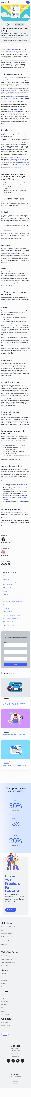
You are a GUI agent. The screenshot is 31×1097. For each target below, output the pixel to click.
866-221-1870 (17, 1048)
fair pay (22, 56)
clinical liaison (4, 160)
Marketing (3, 983)
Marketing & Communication (8, 936)
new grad (12, 49)
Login (5, 1033)
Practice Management (6, 940)
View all (5, 778)
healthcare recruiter (13, 160)
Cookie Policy (15, 1083)
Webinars (3, 1008)
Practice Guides (5, 1001)
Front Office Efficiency (6, 933)
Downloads (4, 1004)
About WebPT (5, 1022)
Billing (2, 930)
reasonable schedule (16, 111)
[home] (5, 2)
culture (15, 253)
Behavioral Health (5, 965)
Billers (2, 977)
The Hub (3, 994)
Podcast (3, 1011)
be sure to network (8, 134)
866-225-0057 (16, 1050)
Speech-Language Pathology (8, 962)
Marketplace (4, 948)
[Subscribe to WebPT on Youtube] (18, 1061)
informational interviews (23, 162)
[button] (28, 2)
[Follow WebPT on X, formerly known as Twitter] (13, 1061)
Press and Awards (5, 1025)
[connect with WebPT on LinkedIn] (8, 1061)
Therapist (3, 973)
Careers (3, 1029)
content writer (23, 160)
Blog (2, 998)
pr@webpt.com (17, 1053)
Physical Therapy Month (13, 93)
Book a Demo (10, 909)
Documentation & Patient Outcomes (10, 926)
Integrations (4, 944)
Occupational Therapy (6, 959)
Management (4, 986)
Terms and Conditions (15, 1078)
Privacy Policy (15, 1080)
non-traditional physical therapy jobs (15, 159)
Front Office (4, 980)
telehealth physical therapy (9, 98)
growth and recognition (10, 90)
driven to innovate (10, 96)
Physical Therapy (5, 956)
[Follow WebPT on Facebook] (22, 1061)
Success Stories (5, 1014)
